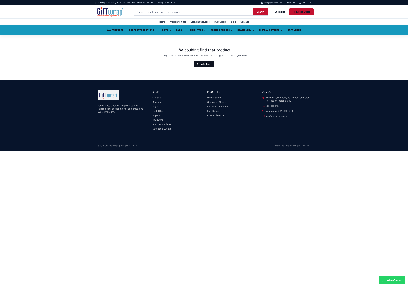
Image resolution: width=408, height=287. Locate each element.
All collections (204, 64)
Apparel (156, 115)
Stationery (244, 30)
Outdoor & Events (161, 128)
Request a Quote (301, 11)
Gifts (165, 30)
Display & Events (269, 30)
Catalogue (294, 30)
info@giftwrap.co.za (273, 3)
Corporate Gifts (178, 22)
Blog (233, 22)
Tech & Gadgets (220, 30)
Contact (244, 22)
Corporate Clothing (141, 30)
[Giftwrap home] (111, 12)
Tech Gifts (157, 111)
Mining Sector (214, 97)
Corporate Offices (216, 102)
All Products (115, 30)
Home (162, 22)
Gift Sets (156, 97)
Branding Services (200, 22)
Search (260, 11)
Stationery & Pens (161, 124)
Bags (179, 30)
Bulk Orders (220, 22)
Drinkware (196, 30)
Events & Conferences (218, 106)
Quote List (290, 3)
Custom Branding (216, 115)
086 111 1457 (308, 3)
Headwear (157, 119)
